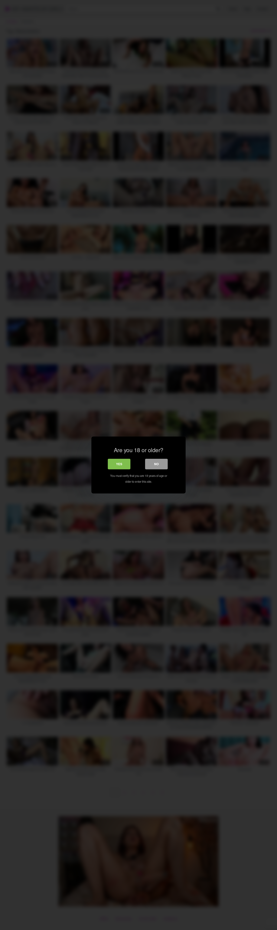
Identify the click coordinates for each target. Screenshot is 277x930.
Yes (119, 464)
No (156, 464)
